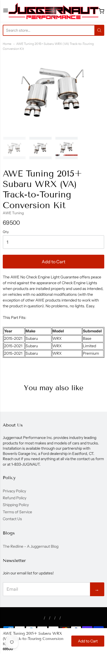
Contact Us (12, 518)
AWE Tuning (13, 213)
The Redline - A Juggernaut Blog (30, 546)
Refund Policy (14, 497)
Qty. (6, 232)
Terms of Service (17, 511)
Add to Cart (53, 261)
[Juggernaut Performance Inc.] (54, 11)
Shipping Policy (16, 504)
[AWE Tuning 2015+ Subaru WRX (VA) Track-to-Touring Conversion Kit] (14, 148)
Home (7, 44)
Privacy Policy (14, 491)
